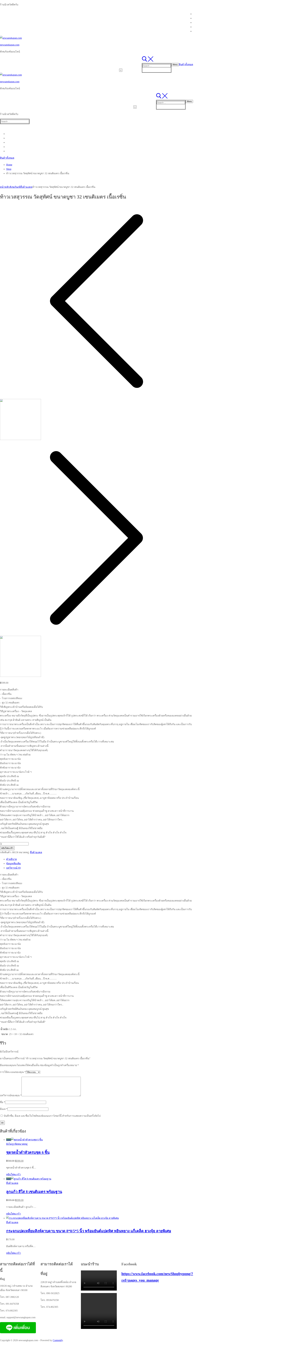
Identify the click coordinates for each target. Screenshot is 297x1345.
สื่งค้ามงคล (26, 187)
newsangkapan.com (9, 44)
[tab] (99, 859)
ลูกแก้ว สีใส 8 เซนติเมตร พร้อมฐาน (34, 1192)
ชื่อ (2, 1102)
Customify (58, 1340)
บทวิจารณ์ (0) (13, 867)
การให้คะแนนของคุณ (13, 1072)
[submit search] (120, 70)
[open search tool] (147, 61)
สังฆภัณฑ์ (15, 187)
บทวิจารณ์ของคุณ (11, 1095)
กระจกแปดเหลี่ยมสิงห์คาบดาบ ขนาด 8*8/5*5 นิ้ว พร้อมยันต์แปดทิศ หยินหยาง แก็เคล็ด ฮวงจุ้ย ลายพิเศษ (88, 1231)
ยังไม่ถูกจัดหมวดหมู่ (17, 1144)
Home (9, 164)
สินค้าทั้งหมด (186, 64)
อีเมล (3, 1109)
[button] (13, 1174)
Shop (8, 169)
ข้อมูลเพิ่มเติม (13, 863)
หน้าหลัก (5, 187)
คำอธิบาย (11, 859)
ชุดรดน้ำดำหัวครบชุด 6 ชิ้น (28, 1152)
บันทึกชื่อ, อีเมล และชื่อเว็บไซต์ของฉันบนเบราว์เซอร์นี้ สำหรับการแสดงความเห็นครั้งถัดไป (52, 1115)
